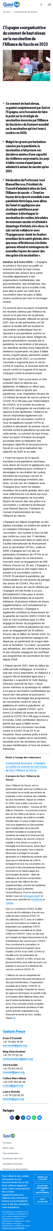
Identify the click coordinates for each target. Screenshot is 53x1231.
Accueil (6, 12)
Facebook (36, 899)
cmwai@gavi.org (13, 1085)
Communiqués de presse (25, 12)
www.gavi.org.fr (31, 896)
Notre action (8, 1148)
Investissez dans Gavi (13, 1158)
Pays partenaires (11, 1153)
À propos (7, 1142)
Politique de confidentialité (13, 1228)
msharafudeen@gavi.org (18, 1058)
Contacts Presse (14, 1031)
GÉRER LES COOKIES (42, 1178)
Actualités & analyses (12, 1164)
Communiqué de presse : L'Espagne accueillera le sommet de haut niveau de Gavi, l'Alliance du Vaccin (26, 767)
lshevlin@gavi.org (13, 1098)
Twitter (10, 903)
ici (14, 1018)
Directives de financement (15, 1169)
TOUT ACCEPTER (42, 1200)
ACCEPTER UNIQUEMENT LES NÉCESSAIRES (42, 1189)
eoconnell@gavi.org (15, 1045)
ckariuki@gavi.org (13, 1072)
